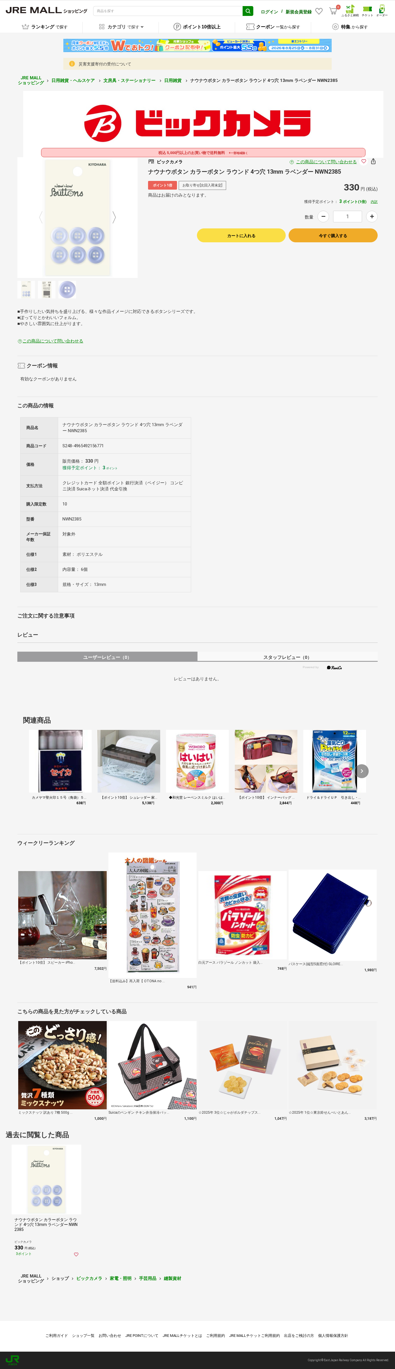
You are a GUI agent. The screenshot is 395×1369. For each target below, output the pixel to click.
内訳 (374, 202)
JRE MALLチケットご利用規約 (254, 1335)
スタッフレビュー (287, 657)
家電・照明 (121, 1278)
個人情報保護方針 (333, 1335)
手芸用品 (147, 1278)
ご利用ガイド (56, 1335)
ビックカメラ (89, 1278)
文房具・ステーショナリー (130, 80)
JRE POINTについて (141, 1335)
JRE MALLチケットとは (182, 1335)
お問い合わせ (110, 1335)
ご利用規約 (215, 1335)
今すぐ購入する (333, 235)
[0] (333, 11)
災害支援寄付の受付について (105, 64)
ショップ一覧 (83, 1335)
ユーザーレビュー (107, 657)
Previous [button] (44, 217)
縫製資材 (172, 1278)
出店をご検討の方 (299, 1335)
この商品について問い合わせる (326, 161)
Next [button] (111, 217)
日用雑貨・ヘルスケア (73, 80)
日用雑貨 (173, 80)
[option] (77, 217)
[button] (362, 771)
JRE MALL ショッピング (31, 80)
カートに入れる (241, 235)
